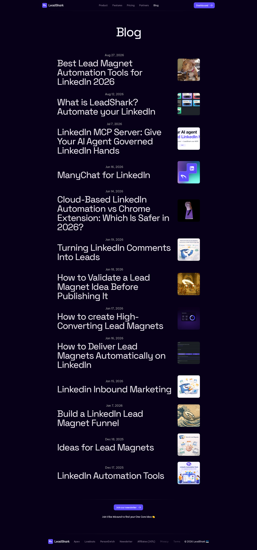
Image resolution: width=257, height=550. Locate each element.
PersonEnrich (107, 541)
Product (103, 5)
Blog (156, 5)
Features (117, 5)
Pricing (130, 5)
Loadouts (90, 541)
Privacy (164, 541)
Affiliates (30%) (146, 541)
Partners (144, 5)
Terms (176, 541)
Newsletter (126, 541)
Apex (77, 541)
